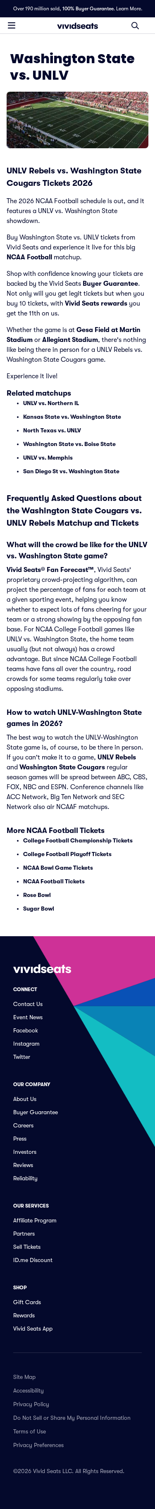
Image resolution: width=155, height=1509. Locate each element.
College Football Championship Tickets (78, 840)
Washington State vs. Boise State (69, 444)
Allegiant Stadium (70, 340)
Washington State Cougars (62, 767)
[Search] (135, 25)
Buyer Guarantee (110, 283)
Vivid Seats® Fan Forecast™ (50, 570)
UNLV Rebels (117, 757)
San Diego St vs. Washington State (71, 471)
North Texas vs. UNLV (52, 430)
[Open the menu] (12, 25)
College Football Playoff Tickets (67, 854)
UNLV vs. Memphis (48, 457)
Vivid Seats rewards (96, 303)
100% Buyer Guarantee (88, 9)
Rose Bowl (37, 895)
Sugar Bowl (38, 908)
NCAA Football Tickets (54, 881)
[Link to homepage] (77, 25)
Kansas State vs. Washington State (72, 416)
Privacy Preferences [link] (38, 1445)
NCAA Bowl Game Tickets (58, 867)
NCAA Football (29, 257)
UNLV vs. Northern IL (51, 403)
